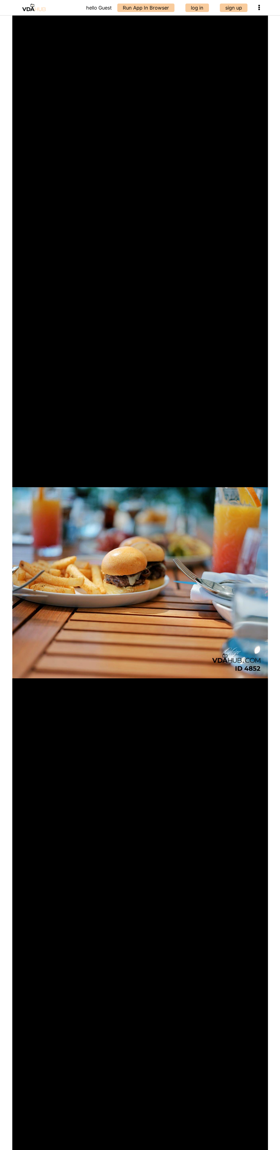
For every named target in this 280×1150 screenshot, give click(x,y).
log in (197, 8)
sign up (233, 8)
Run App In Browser (146, 8)
